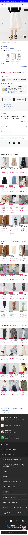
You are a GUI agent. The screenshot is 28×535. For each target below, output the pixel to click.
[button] (14, 24)
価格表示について (7, 104)
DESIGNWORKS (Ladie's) (8, 48)
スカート (22, 408)
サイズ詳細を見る (23, 66)
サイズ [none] (2, 63)
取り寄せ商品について (8, 106)
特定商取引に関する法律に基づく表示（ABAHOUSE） (12, 138)
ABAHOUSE (5, 46)
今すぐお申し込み (11, 92)
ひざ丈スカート (6, 410)
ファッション (15, 408)
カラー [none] (2, 55)
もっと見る (23, 121)
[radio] (8, 57)
